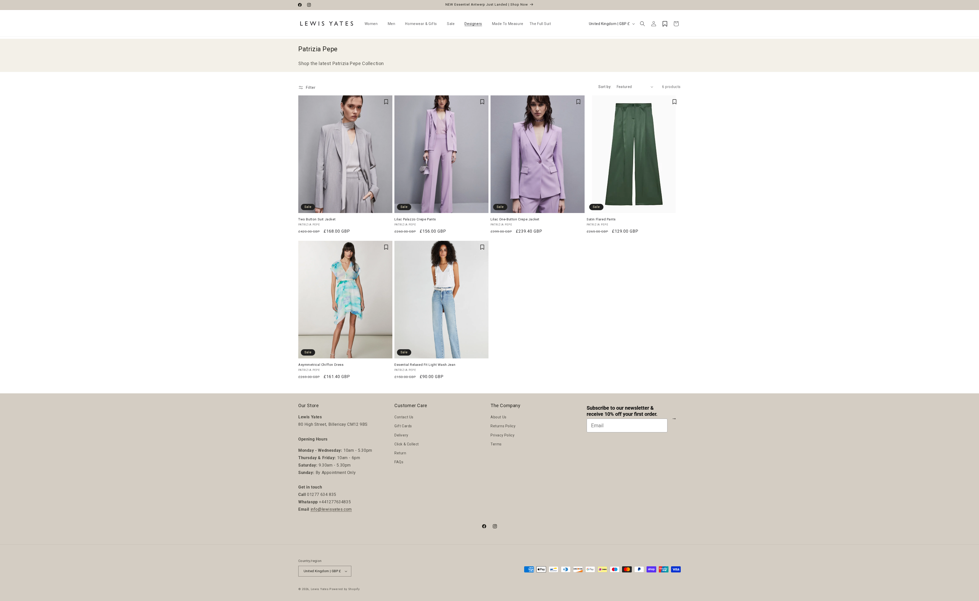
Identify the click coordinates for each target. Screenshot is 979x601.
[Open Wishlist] (665, 23)
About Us (499, 417)
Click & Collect (406, 444)
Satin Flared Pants (601, 219)
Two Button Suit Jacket (317, 219)
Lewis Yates (320, 589)
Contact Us (404, 417)
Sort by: (604, 87)
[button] (373, 23)
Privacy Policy (502, 435)
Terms (496, 444)
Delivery (401, 435)
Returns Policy (503, 426)
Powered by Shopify (344, 589)
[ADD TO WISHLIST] (386, 102)
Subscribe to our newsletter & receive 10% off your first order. (622, 411)
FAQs (398, 462)
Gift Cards (403, 426)
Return (400, 453)
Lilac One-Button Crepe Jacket (515, 219)
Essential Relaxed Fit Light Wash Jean (424, 365)
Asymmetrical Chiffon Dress (321, 365)
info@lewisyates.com (331, 509)
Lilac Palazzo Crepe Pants (415, 219)
